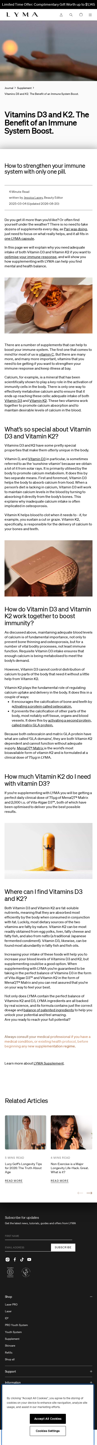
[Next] (89, 1193)
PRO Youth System (16, 1325)
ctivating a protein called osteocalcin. (43, 706)
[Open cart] (81, 14)
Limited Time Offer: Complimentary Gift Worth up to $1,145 (48, 4)
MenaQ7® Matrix (30, 748)
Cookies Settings (48, 1431)
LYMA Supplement (49, 1063)
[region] (47, 1415)
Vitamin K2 (38, 400)
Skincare (10, 1345)
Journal (9, 88)
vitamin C (46, 354)
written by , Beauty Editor (36, 198)
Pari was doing (75, 229)
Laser (8, 1311)
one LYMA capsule (19, 238)
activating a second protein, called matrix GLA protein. (52, 722)
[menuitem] (48, 1328)
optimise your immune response (31, 256)
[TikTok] (22, 1259)
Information (13, 1382)
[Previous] (80, 1193)
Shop (8, 1297)
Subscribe (63, 1247)
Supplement (12, 1339)
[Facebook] (15, 1259)
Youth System (13, 1332)
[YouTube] (29, 1259)
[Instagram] (7, 1259)
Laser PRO (11, 1304)
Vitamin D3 (13, 400)
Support (10, 1371)
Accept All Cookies (48, 1419)
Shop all (10, 1359)
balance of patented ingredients (48, 1010)
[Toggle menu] (90, 15)
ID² (7, 1318)
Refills (8, 1352)
